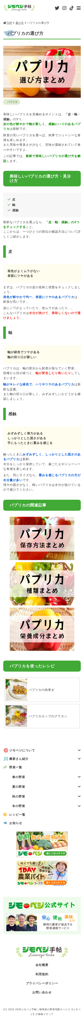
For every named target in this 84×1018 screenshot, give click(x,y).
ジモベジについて (22, 750)
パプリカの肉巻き (41, 689)
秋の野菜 (18, 796)
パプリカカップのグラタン (48, 716)
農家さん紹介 (19, 758)
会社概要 (42, 965)
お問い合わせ (42, 992)
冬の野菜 (18, 806)
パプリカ (12, 102)
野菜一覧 (15, 767)
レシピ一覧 (17, 814)
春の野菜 (18, 777)
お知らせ (15, 823)
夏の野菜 (18, 786)
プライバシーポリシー (42, 983)
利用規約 (42, 974)
